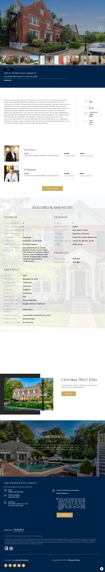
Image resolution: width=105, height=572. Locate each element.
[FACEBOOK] (5, 565)
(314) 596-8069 (69, 155)
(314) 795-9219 (69, 175)
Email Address (62, 493)
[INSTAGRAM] (10, 565)
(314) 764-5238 (13, 497)
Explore (68, 393)
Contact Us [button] (52, 460)
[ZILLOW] (23, 565)
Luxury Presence (21, 560)
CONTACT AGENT (52, 188)
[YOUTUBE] (19, 565)
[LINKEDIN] (14, 565)
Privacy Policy (74, 560)
